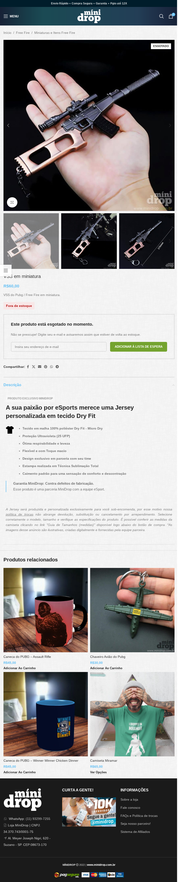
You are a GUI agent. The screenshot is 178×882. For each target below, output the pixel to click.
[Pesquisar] (161, 16)
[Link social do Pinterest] (46, 367)
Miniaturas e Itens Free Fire (54, 33)
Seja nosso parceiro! (136, 823)
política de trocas (19, 514)
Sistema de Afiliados (135, 832)
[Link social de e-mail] (40, 367)
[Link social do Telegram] (57, 367)
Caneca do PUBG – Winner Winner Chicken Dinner (40, 760)
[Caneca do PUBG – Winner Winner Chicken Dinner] (45, 714)
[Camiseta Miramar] (132, 714)
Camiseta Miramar (103, 760)
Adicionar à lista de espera (138, 346)
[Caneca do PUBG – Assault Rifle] (45, 610)
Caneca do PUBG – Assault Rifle (27, 657)
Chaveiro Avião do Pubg (107, 657)
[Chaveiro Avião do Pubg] (132, 610)
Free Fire (23, 33)
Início (7, 33)
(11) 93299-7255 (38, 819)
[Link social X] (34, 367)
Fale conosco (130, 807)
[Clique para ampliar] (12, 202)
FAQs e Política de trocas (139, 816)
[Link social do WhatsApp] (51, 367)
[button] (8, 125)
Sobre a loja (129, 799)
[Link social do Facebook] (28, 367)
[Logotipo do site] (89, 16)
